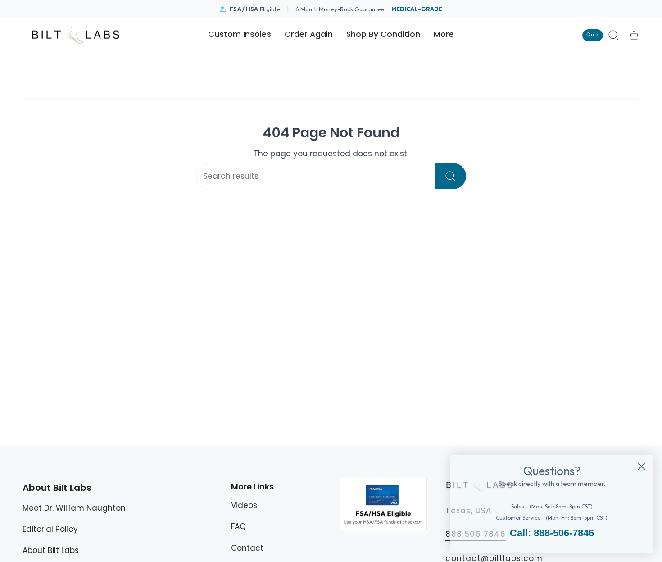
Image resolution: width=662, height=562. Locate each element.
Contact (247, 548)
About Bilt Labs (51, 550)
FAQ (238, 526)
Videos (244, 505)
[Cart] (634, 35)
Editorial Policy (50, 529)
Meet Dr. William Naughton (74, 508)
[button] (383, 35)
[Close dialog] (641, 466)
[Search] (450, 176)
